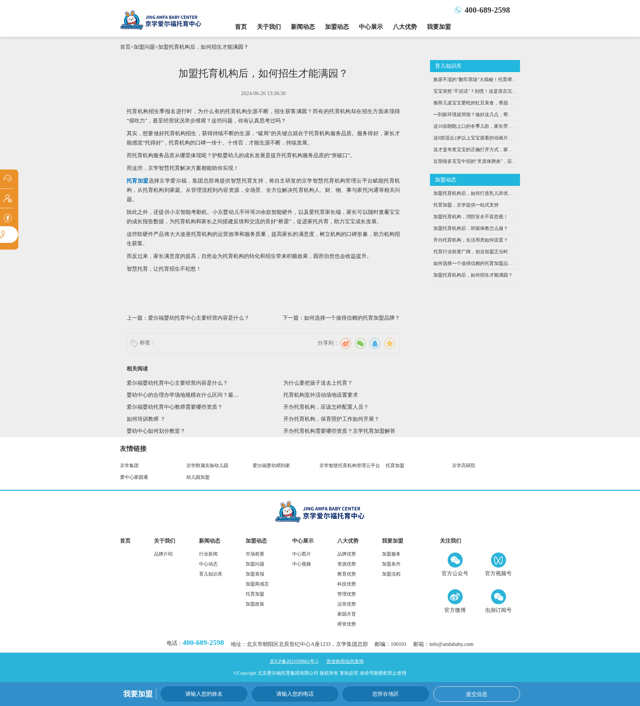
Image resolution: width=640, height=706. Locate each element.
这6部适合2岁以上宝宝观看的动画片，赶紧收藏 (473, 139)
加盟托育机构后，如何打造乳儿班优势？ (470, 195)
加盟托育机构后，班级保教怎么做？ (470, 228)
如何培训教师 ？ (146, 419)
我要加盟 (439, 26)
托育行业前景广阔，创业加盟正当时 (470, 251)
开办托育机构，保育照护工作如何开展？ (331, 419)
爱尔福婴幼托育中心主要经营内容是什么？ (198, 318)
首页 (241, 26)
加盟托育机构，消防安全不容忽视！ (470, 216)
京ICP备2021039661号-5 (294, 661)
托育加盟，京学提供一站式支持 (466, 205)
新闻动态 (303, 26)
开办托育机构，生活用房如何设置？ (470, 240)
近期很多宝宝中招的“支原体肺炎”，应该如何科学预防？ (475, 163)
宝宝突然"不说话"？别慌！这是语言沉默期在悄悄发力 (475, 93)
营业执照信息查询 (345, 661)
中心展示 (371, 26)
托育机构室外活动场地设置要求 (320, 395)
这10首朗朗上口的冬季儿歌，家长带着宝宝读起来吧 (473, 128)
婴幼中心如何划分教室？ (156, 431)
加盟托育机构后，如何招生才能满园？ (203, 47)
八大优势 (405, 26)
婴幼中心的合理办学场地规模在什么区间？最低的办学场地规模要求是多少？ (183, 396)
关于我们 (269, 26)
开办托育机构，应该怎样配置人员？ (326, 407)
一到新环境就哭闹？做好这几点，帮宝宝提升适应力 (473, 116)
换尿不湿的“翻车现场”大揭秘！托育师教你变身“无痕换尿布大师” (475, 81)
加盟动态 (337, 26)
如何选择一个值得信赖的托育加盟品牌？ (352, 318)
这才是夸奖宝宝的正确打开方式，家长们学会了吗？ (473, 151)
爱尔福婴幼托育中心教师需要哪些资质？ (175, 407)
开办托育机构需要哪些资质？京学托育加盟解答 (339, 431)
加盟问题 (144, 47)
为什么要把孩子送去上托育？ (318, 383)
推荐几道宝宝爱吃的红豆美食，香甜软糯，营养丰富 (473, 104)
